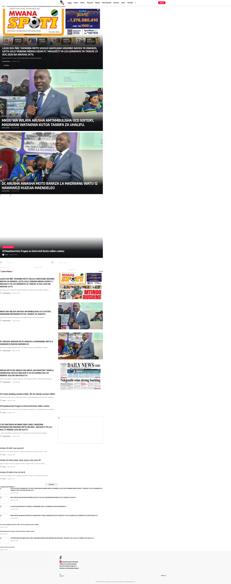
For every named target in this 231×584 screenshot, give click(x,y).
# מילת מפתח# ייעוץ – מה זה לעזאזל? (46, 264)
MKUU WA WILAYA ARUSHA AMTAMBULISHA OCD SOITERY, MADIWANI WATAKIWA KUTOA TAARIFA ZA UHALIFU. (48, 122)
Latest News (6, 271)
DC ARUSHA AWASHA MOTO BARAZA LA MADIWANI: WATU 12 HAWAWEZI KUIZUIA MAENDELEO (32, 6)
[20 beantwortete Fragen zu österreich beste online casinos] (51, 227)
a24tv (6, 254)
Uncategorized (8, 247)
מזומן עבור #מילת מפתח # (12, 259)
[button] (135, 2)
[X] (170, 575)
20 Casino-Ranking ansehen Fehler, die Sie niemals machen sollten (27, 394)
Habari (5, 116)
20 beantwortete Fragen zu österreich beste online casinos (33, 251)
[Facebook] (168, 575)
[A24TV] (62, 2)
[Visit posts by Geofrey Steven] (1, 293)
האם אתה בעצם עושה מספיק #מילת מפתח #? (71, 259)
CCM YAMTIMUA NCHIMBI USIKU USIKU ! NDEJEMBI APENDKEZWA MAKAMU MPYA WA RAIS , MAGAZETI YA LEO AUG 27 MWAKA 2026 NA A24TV (26, 427)
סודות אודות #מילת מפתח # (12, 472)
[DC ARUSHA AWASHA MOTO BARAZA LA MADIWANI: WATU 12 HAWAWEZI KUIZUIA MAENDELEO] (51, 163)
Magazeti (6, 44)
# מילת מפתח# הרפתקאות (8, 264)
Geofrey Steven (6, 61)
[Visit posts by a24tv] (3, 255)
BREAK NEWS (6, 179)
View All (101, 271)
